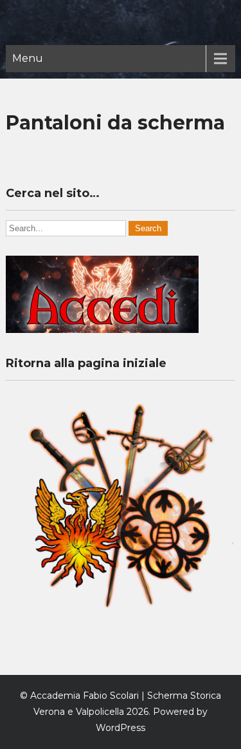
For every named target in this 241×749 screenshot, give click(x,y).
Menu (27, 58)
